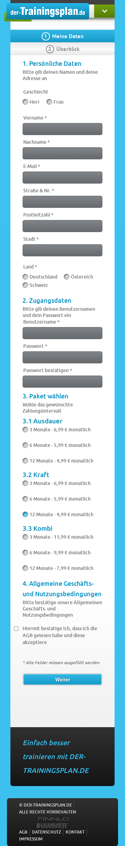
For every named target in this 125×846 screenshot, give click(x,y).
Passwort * (35, 346)
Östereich (82, 277)
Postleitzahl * (38, 215)
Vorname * (35, 118)
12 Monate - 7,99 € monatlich (61, 568)
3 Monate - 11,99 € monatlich (61, 537)
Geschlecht (35, 92)
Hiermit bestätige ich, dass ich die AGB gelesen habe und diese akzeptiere (60, 635)
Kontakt (75, 832)
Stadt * (31, 239)
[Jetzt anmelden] (104, 11)
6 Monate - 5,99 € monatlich (60, 445)
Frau (58, 102)
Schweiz (39, 285)
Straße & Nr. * (38, 190)
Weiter (62, 679)
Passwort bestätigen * (47, 370)
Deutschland (43, 277)
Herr (35, 102)
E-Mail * (31, 166)
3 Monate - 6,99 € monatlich (60, 429)
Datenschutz (46, 832)
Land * (30, 267)
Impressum (31, 838)
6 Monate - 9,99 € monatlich (60, 552)
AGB (23, 832)
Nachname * (36, 142)
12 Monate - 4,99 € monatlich (61, 461)
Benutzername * (41, 322)
